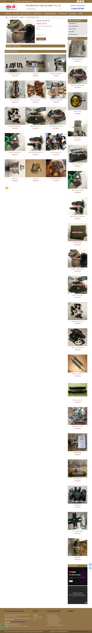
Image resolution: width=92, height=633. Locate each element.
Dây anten (77, 137)
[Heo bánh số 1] (77, 468)
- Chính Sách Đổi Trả (52, 615)
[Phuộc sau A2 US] (77, 389)
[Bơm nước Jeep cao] (77, 337)
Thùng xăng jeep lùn (77, 59)
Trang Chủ (8, 13)
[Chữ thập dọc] (77, 494)
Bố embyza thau (56, 178)
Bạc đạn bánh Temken (56, 126)
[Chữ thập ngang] (77, 520)
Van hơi (35, 178)
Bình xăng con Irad (77, 426)
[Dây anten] (77, 127)
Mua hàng (41, 39)
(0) (86, 1)
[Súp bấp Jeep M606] (56, 63)
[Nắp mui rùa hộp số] (15, 142)
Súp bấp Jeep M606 (56, 73)
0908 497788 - (14, 622)
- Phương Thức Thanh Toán (53, 621)
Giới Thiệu (16, 13)
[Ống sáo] (35, 63)
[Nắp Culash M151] (15, 89)
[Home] (11, 7)
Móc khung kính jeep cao (35, 152)
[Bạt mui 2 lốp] (77, 232)
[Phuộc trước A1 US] (77, 363)
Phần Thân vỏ (72, 28)
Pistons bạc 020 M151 (56, 100)
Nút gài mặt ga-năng (15, 126)
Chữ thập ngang (77, 531)
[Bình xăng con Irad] (77, 416)
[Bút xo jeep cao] (35, 89)
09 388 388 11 (21, 622)
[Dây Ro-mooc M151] (35, 115)
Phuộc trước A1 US (77, 373)
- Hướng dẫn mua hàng (53, 617)
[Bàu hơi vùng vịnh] (56, 142)
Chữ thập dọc (77, 505)
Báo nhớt (15, 178)
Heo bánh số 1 (78, 478)
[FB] (77, 1)
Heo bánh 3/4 (77, 452)
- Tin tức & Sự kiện (37, 617)
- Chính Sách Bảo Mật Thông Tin (55, 625)
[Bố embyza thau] (56, 168)
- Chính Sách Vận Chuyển (53, 619)
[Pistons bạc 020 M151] (56, 89)
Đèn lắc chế (77, 111)
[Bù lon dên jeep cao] (15, 63)
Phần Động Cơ (72, 23)
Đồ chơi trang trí (73, 34)
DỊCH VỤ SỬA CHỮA (25, 13)
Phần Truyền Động (73, 26)
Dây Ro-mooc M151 (35, 126)
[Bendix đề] (77, 547)
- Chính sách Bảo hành (52, 623)
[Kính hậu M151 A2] (77, 153)
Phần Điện (71, 31)
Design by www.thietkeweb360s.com (77, 631)
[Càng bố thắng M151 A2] (77, 258)
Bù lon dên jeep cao (15, 73)
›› (14, 188)
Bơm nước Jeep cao (77, 347)
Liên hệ (80, 13)
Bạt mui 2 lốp (77, 242)
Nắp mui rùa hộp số (15, 152)
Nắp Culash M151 (15, 100)
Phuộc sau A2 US (78, 400)
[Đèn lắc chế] (77, 101)
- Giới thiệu (35, 615)
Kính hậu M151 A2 (78, 164)
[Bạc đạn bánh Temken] (56, 115)
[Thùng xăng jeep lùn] (77, 48)
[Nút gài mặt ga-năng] (15, 115)
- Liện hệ (35, 619)
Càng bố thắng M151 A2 (77, 269)
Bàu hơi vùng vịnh (56, 152)
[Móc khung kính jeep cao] (35, 142)
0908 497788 (9, 1)
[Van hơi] (35, 168)
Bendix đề (77, 557)
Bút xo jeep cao (35, 100)
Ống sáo (35, 73)
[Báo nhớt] (15, 168)
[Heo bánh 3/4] (77, 442)
